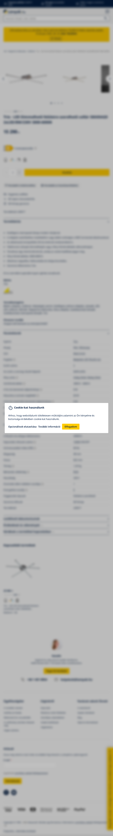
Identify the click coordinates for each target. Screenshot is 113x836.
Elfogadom (71, 426)
